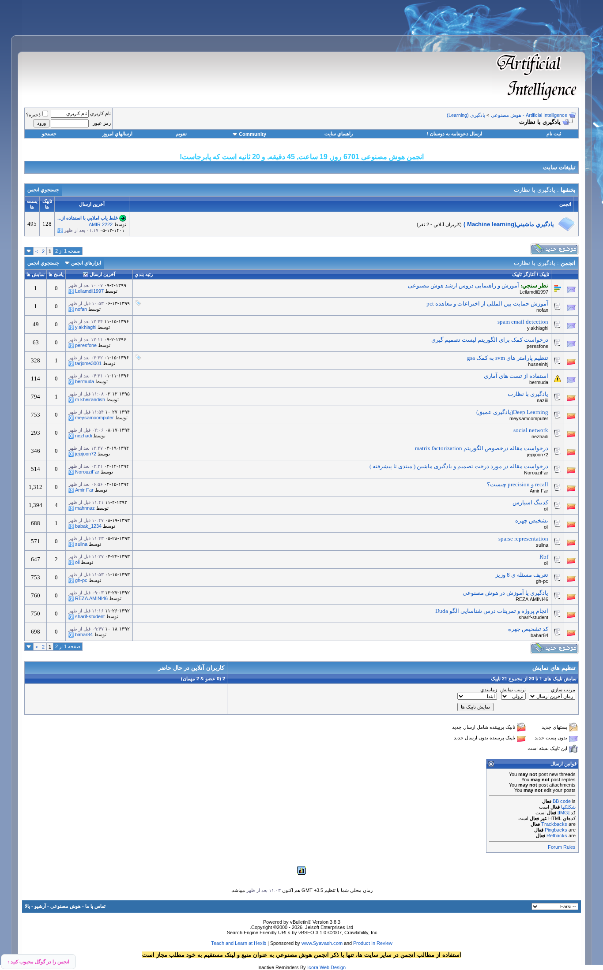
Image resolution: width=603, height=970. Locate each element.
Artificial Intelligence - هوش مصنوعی (529, 115)
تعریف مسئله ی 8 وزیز (521, 574)
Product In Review (372, 943)
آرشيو (40, 906)
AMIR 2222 (101, 224)
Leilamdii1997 (534, 292)
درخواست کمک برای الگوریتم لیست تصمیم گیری (489, 339)
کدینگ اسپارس (530, 502)
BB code (562, 801)
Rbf (543, 556)
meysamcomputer (528, 418)
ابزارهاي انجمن (86, 262)
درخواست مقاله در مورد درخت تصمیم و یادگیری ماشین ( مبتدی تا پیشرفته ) (458, 466)
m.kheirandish (90, 399)
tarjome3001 (88, 363)
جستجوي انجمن (43, 189)
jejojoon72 (537, 454)
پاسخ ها (56, 274)
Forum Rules (562, 847)
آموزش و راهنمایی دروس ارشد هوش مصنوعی (463, 285)
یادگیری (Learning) (466, 115)
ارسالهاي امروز (117, 133)
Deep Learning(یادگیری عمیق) (512, 412)
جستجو (49, 133)
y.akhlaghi (537, 328)
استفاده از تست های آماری (516, 376)
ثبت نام (553, 133)
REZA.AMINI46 (532, 599)
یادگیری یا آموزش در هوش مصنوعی (505, 592)
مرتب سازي (563, 689)
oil (546, 508)
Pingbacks (556, 829)
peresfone (537, 346)
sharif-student (533, 617)
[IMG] (563, 812)
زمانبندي (488, 689)
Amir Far (539, 490)
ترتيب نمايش (513, 689)
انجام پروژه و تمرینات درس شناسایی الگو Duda (491, 611)
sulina (542, 545)
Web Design (333, 967)
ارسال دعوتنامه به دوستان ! (454, 133)
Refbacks (556, 835)
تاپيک (544, 274)
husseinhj (538, 364)
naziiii (542, 400)
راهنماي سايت (338, 133)
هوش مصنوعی (65, 906)
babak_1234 (88, 526)
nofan (542, 310)
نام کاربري (100, 113)
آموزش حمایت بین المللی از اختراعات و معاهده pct (487, 303)
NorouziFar (536, 472)
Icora (312, 967)
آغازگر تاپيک (523, 274)
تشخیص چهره (531, 520)
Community (252, 134)
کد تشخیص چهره (528, 629)
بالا (27, 906)
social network (530, 430)
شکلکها (568, 807)
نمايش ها (35, 274)
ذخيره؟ (33, 114)
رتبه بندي (144, 274)
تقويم (181, 133)
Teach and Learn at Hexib (238, 943)
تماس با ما (95, 906)
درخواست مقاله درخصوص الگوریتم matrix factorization (481, 448)
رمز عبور (102, 123)
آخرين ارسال (102, 274)
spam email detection (522, 321)
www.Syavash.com (322, 943)
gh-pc (542, 581)
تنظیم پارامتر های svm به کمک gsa (507, 357)
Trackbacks (554, 824)
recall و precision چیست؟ (517, 484)
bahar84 (539, 635)
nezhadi (539, 436)
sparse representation (523, 538)
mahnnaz (85, 508)
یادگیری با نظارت (528, 394)
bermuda (538, 382)
